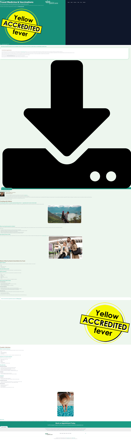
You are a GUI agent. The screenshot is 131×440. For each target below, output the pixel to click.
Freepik (83, 430)
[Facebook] (85, 433)
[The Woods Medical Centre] (51, 2)
